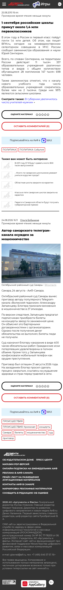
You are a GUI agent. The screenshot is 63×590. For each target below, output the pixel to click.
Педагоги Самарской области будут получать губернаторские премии (37, 203)
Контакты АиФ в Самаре (18, 484)
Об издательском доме (18, 459)
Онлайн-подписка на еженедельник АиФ (29, 468)
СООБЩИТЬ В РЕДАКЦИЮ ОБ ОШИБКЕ (25, 493)
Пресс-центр (44, 459)
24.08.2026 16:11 (10, 220)
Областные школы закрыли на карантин (34, 183)
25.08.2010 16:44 (10, 12)
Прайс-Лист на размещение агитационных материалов (21, 478)
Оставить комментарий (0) (31, 126)
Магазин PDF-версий (15, 464)
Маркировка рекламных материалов (27, 488)
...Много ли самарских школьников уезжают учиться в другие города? (36, 174)
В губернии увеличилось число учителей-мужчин (29, 101)
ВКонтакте (50, 285)
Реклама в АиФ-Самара (17, 472)
